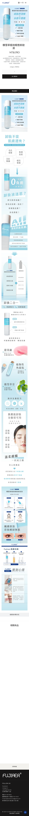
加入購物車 (14, 76)
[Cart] (21, 3)
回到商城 (14, 766)
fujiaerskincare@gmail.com (13, 798)
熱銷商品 (17, 66)
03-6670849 (8, 794)
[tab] (14, 91)
